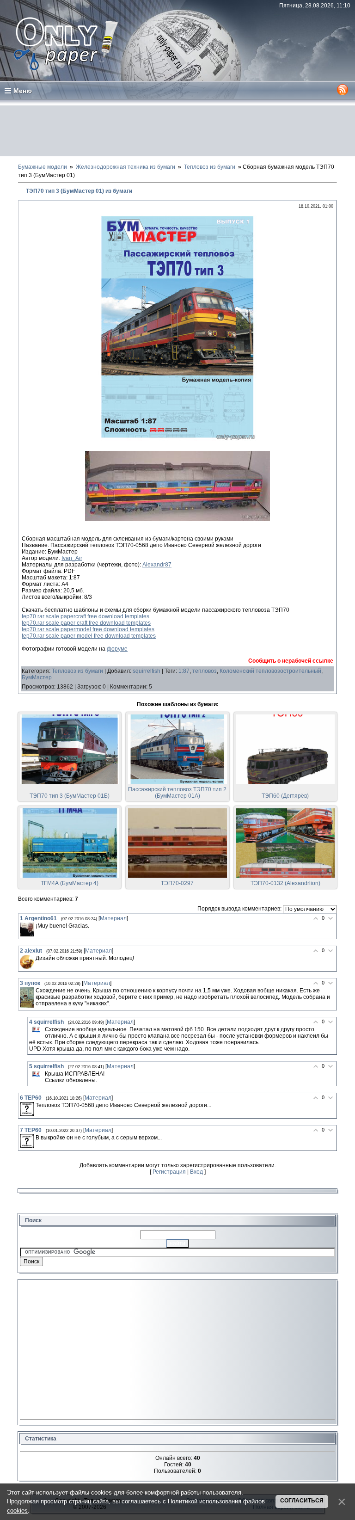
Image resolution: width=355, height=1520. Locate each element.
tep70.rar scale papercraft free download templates (85, 616)
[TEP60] (27, 1109)
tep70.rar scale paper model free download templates (89, 636)
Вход (196, 1172)
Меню (22, 90)
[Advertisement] (177, 131)
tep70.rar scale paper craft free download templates (86, 623)
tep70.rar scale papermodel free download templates (88, 629)
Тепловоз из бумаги (77, 671)
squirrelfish (146, 671)
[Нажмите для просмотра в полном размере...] (177, 441)
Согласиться (302, 1500)
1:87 (184, 671)
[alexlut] (27, 962)
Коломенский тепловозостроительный (270, 671)
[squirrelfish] (36, 1029)
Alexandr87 (156, 564)
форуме (117, 649)
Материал (113, 918)
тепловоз (204, 671)
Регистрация (169, 1172)
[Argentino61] (27, 929)
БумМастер (37, 677)
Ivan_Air (71, 558)
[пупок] (27, 997)
